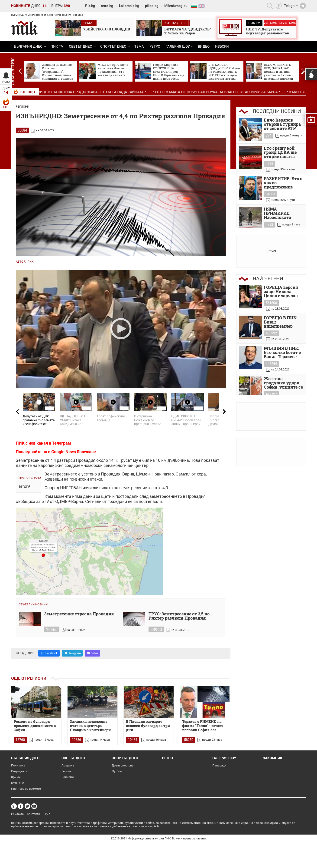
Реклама (17, 814)
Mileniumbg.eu (175, 6)
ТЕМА (139, 46)
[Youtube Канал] (34, 806)
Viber (94, 653)
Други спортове (122, 765)
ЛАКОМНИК (272, 758)
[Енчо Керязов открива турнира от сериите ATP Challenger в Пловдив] (250, 129)
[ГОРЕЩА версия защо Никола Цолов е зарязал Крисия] (250, 296)
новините (20, 6)
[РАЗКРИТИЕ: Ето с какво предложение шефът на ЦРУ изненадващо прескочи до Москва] (250, 188)
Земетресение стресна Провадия (79, 614)
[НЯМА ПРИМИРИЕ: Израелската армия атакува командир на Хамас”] (250, 218)
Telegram (74, 653)
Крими (16, 777)
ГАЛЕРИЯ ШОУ (178, 46)
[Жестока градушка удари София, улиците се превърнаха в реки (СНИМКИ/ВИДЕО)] (250, 388)
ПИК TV (57, 46)
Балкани (67, 777)
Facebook (51, 653)
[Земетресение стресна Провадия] (30, 619)
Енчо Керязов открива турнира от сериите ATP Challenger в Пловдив (282, 124)
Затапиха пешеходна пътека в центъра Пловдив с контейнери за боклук (90, 725)
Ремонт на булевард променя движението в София (35, 725)
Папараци (219, 765)
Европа (66, 771)
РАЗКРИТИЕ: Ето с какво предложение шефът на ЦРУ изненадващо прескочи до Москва (283, 182)
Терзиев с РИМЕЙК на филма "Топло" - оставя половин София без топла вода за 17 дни (202, 725)
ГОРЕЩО (27, 91)
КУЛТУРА (17, 783)
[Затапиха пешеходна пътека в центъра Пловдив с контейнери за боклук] (92, 702)
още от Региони (28, 678)
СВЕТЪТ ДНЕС (80, 46)
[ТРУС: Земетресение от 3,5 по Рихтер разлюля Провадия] (134, 619)
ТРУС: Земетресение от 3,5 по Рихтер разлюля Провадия (179, 616)
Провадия (85, 460)
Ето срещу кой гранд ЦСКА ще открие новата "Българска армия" (280, 152)
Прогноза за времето (26, 788)
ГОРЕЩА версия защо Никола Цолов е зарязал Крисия (281, 291)
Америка (67, 765)
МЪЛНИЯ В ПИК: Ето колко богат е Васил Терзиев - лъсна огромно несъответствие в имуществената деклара (283, 352)
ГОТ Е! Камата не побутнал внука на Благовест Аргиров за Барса (165, 92)
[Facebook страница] (20, 806)
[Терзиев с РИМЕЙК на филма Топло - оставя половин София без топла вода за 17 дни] (205, 702)
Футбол (117, 771)
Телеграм (61, 443)
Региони (22, 106)
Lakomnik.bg (129, 6)
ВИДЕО (204, 46)
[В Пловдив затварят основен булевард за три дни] (149, 702)
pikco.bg (151, 6)
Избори (222, 46)
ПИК (30, 261)
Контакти (33, 814)
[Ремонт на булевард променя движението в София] (36, 702)
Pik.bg (90, 6)
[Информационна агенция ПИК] (24, 27)
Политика (18, 765)
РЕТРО (154, 46)
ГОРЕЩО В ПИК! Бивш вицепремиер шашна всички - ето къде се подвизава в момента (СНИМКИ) (281, 322)
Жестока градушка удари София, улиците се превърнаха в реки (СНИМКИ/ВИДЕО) (283, 382)
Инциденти (19, 771)
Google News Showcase (73, 451)
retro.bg (107, 6)
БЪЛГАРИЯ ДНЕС (28, 46)
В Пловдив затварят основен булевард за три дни (148, 725)
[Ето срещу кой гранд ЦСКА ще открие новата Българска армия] (250, 157)
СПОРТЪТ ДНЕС (113, 46)
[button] (303, 71)
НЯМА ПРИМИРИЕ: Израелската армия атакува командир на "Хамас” (280, 213)
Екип (46, 814)
